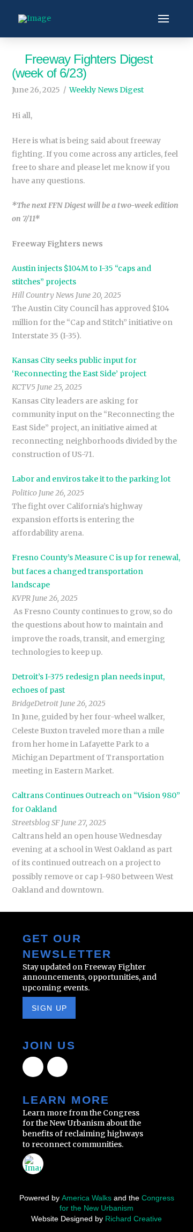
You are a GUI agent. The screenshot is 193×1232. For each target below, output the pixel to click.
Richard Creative (133, 1218)
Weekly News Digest (106, 90)
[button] (163, 18)
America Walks (87, 1198)
